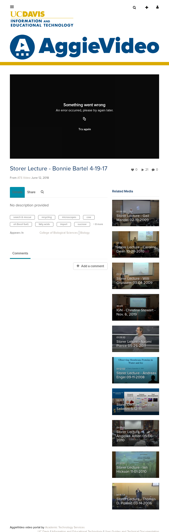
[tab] (17, 192)
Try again (84, 129)
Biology (85, 232)
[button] (13, 7)
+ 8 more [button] (98, 224)
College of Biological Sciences (59, 232)
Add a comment (92, 266)
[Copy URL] (84, 119)
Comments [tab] (20, 253)
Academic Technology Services (65, 527)
